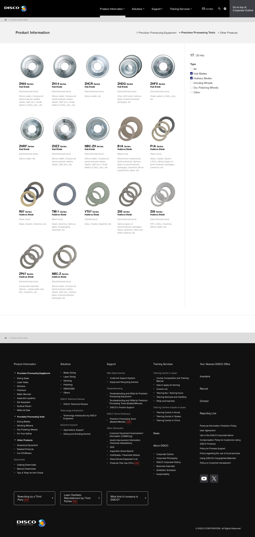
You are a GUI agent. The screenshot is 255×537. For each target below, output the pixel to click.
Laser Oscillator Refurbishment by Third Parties (77, 498)
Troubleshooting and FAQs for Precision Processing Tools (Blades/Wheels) (128, 402)
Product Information (111, 9)
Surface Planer (24, 406)
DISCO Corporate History (168, 462)
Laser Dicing (69, 376)
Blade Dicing (69, 372)
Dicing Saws (23, 378)
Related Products (25, 449)
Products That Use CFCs (122, 462)
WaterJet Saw (23, 410)
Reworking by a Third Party (29, 498)
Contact (207, 8)
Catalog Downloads (26, 464)
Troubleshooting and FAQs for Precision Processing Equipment (129, 395)
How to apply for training (168, 384)
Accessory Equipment (27, 445)
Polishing (68, 384)
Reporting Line (208, 413)
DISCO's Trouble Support (122, 407)
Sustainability (162, 473)
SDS (112, 446)
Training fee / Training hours (169, 392)
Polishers (21, 390)
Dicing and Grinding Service (77, 433)
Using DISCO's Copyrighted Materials (218, 458)
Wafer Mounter (24, 394)
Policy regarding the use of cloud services (220, 453)
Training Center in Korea (168, 412)
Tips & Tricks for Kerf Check (30, 472)
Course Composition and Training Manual (172, 379)
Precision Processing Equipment (157, 32)
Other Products (229, 32)
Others (66, 392)
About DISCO (160, 445)
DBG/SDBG (69, 388)
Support (156, 9)
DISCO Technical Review (75, 403)
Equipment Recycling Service (124, 381)
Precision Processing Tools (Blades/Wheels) (123, 420)
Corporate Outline (165, 454)
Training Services (180, 9)
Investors (205, 376)
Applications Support (73, 429)
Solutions (137, 9)
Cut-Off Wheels (24, 453)
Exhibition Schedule (166, 470)
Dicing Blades (24, 421)
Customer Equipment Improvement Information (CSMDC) (126, 434)
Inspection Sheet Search (122, 450)
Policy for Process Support (212, 448)
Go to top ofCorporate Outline (243, 8)
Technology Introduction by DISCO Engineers (79, 417)
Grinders (21, 386)
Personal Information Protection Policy (218, 425)
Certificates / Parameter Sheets (125, 454)
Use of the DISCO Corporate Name (216, 435)
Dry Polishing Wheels (27, 429)
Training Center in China (168, 420)
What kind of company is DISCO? (124, 498)
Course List (161, 388)
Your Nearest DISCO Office (215, 364)
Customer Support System (122, 377)
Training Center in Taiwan (168, 416)
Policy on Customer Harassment (215, 462)
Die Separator (24, 402)
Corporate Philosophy (166, 458)
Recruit (204, 388)
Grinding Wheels (25, 425)
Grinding (67, 380)
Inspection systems (26, 398)
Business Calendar (165, 466)
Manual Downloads (26, 468)
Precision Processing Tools (31, 416)
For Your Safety (24, 433)
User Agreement (208, 430)
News (156, 433)
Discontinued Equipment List (124, 458)
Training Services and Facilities (171, 396)
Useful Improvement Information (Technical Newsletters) (125, 441)
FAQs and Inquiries (165, 400)
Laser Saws (22, 382)
